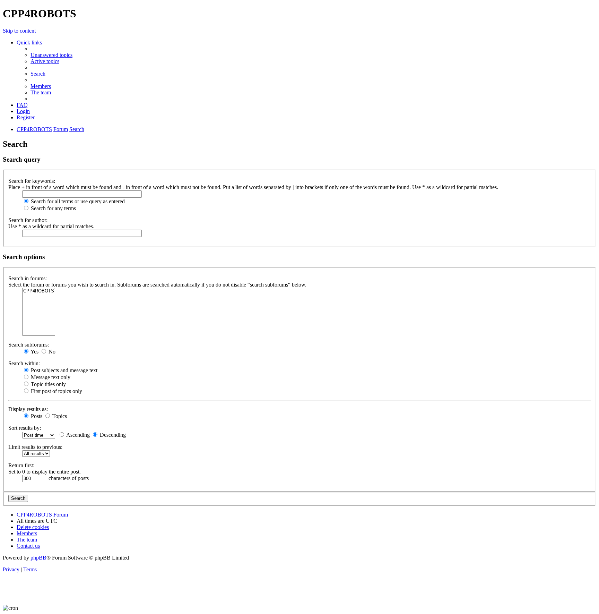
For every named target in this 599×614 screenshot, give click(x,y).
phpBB (38, 558)
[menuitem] (51, 55)
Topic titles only (47, 384)
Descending (112, 435)
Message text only (49, 377)
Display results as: (28, 409)
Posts (35, 416)
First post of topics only (55, 391)
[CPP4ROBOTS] (39, 291)
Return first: (21, 465)
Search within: (24, 363)
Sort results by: (24, 428)
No (51, 352)
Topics (59, 416)
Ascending (77, 435)
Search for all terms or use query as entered (77, 201)
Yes (33, 352)
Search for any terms (52, 208)
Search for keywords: (31, 181)
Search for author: (27, 220)
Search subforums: (28, 345)
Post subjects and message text (63, 370)
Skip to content (19, 31)
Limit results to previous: (35, 447)
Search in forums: (27, 278)
